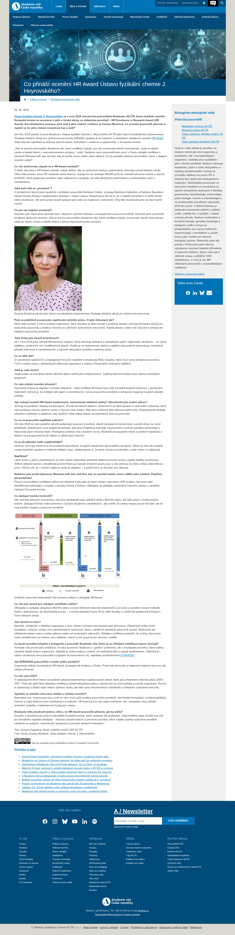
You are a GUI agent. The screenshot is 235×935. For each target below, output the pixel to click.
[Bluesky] (65, 821)
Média (116, 6)
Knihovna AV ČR (174, 851)
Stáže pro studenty (97, 871)
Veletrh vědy (172, 871)
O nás (59, 6)
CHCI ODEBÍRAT (178, 820)
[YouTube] (74, 821)
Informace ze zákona (28, 863)
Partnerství (18, 25)
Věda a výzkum (78, 6)
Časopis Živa (173, 848)
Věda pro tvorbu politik (42, 25)
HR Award (157, 138)
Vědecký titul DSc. (46, 17)
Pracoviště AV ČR (175, 844)
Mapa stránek (90, 927)
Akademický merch (97, 886)
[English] (213, 3)
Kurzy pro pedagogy (98, 867)
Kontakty (93, 890)
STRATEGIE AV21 (190, 3)
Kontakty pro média (134, 863)
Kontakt (22, 878)
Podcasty (93, 855)
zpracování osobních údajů (126, 827)
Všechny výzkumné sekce (190, 273)
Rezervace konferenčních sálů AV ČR (184, 867)
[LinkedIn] (84, 821)
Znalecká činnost (210, 17)
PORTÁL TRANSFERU (167, 3)
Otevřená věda (174, 863)
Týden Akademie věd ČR (178, 859)
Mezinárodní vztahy (139, 17)
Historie (22, 855)
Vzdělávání (162, 17)
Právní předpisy (26, 859)
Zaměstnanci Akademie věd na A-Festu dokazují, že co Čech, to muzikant (64, 764)
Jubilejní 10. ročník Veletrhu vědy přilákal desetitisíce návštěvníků (59, 787)
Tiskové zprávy (133, 844)
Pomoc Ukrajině (70, 17)
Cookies (124, 927)
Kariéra (22, 875)
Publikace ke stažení (135, 859)
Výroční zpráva (26, 867)
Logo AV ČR (131, 855)
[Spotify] (94, 821)
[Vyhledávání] (222, 3)
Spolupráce (90, 17)
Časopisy (93, 851)
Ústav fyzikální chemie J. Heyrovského (38, 116)
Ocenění (23, 851)
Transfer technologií (113, 17)
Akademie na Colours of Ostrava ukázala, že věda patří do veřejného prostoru (67, 760)
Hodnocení (24, 871)
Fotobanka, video (134, 851)
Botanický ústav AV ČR (195, 130)
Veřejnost (100, 6)
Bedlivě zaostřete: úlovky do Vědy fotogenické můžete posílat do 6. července (66, 779)
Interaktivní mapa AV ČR (100, 882)
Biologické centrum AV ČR (197, 126)
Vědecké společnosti (184, 17)
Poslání (22, 844)
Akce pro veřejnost (97, 844)
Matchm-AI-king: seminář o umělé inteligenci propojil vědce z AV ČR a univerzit (67, 768)
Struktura (23, 848)
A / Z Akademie (25, 882)
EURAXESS (127, 655)
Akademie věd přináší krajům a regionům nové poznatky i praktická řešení (65, 791)
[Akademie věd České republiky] (117, 904)
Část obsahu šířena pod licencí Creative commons (117, 914)
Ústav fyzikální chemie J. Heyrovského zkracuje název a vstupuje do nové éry (67, 771)
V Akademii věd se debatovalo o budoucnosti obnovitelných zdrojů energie (65, 775)
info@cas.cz (143, 911)
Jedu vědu (93, 878)
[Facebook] (45, 821)
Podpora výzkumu (21, 17)
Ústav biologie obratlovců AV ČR (200, 141)
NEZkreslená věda (97, 863)
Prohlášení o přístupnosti (144, 927)
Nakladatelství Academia (178, 855)
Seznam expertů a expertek (138, 848)
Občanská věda (96, 875)
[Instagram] (55, 821)
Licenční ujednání (109, 927)
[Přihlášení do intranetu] (204, 3)
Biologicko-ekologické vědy (65, 99)
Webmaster (196, 927)
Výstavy (92, 848)
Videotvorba (94, 859)
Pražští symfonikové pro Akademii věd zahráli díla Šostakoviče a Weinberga (65, 783)
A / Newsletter (133, 811)
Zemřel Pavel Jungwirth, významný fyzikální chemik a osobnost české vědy (65, 756)
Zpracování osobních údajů (173, 927)
